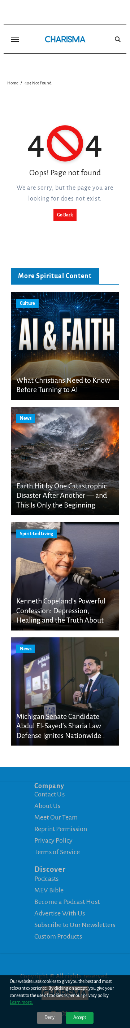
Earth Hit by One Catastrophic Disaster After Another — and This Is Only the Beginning (61, 495)
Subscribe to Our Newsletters (75, 924)
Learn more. (21, 1002)
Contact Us (49, 794)
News (25, 418)
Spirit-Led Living (36, 533)
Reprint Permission (60, 828)
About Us (47, 805)
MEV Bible (49, 890)
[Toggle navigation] (15, 39)
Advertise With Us (59, 913)
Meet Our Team (56, 817)
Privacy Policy (53, 840)
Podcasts (46, 878)
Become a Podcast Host (67, 901)
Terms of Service (57, 852)
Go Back (65, 215)
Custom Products (58, 936)
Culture (27, 303)
